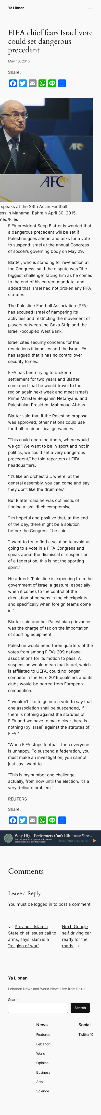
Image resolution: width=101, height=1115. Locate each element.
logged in (43, 904)
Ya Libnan (16, 8)
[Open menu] (90, 8)
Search (13, 999)
